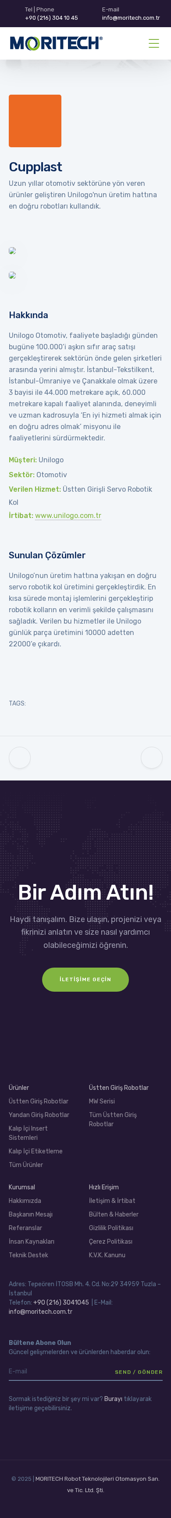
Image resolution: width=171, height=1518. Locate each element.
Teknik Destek (28, 1255)
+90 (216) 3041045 (61, 1302)
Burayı (113, 1399)
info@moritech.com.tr (40, 1312)
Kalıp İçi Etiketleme (36, 1151)
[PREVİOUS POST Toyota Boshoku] (20, 758)
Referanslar (25, 1228)
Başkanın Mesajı (31, 1214)
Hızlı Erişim (104, 1187)
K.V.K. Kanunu (107, 1255)
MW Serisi (102, 1101)
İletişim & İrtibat (112, 1201)
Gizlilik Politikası (111, 1228)
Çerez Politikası (110, 1241)
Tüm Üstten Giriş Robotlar (113, 1119)
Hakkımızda (25, 1201)
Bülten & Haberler (114, 1214)
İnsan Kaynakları (31, 1241)
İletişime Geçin (85, 979)
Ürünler (19, 1088)
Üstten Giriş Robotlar (38, 1101)
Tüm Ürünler (26, 1165)
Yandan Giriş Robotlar (39, 1115)
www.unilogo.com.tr (68, 515)
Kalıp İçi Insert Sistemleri (28, 1133)
